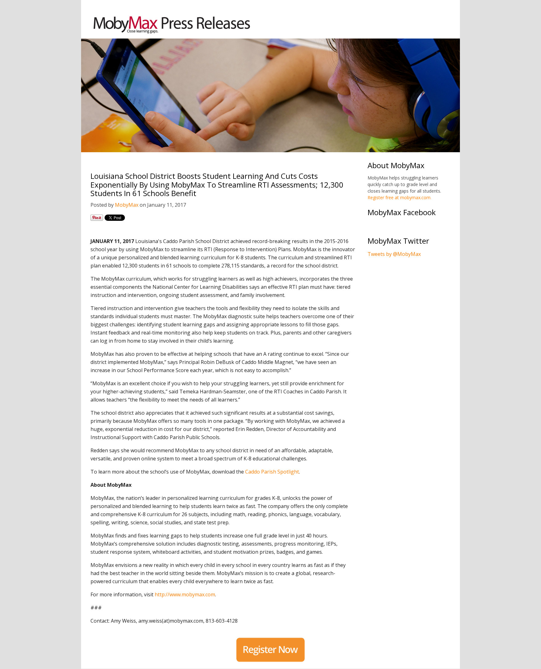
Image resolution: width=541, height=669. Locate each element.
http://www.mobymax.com (185, 594)
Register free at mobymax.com (399, 197)
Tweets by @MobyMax (394, 254)
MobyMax (126, 204)
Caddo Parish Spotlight (272, 471)
